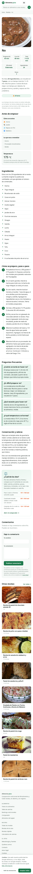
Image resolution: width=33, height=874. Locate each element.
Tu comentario (8, 546)
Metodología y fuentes (9, 841)
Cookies (4, 853)
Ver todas (26, 584)
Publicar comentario (13, 563)
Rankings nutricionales (9, 812)
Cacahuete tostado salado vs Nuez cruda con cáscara (16, 500)
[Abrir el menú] (24, 2)
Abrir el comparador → (11, 513)
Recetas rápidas (7, 831)
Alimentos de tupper (8, 818)
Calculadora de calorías (9, 834)
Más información (7, 866)
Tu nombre (7, 538)
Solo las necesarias (10, 870)
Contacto (4, 847)
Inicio (3, 12)
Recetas (8, 12)
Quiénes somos (7, 844)
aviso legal (25, 575)
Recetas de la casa (7, 828)
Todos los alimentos (8, 806)
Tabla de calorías (7, 809)
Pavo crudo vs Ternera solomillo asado (16, 494)
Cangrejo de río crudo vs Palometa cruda (16, 507)
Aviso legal (5, 850)
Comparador (6, 815)
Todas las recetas (7, 825)
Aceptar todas (24, 870)
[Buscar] (29, 7)
